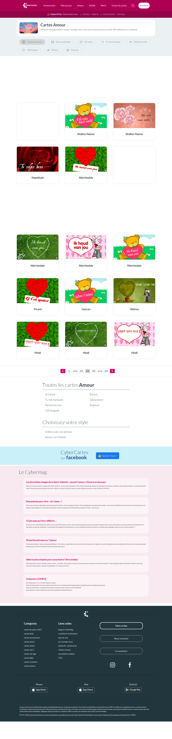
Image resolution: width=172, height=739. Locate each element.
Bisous (54, 50)
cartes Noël (28, 634)
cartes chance (29, 666)
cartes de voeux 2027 (33, 630)
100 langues (32, 50)
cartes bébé (28, 658)
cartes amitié (29, 646)
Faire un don (121, 626)
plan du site (63, 638)
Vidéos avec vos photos (58, 431)
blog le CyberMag (65, 630)
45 (93, 371)
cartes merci (29, 650)
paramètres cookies (66, 654)
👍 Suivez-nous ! (107, 455)
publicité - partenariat (67, 646)
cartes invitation (30, 662)
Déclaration (96, 399)
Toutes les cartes (34, 42)
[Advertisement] (86, 78)
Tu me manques (113, 42)
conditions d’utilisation (68, 634)
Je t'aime (88, 42)
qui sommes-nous (65, 642)
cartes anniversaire (32, 638)
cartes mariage (30, 654)
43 (81, 371)
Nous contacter (121, 638)
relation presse (64, 650)
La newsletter (121, 651)
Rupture (75, 50)
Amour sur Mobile (55, 437)
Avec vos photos (63, 42)
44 (87, 371)
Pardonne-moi (140, 42)
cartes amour (29, 642)
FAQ (60, 658)
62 (106, 371)
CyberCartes (74, 455)
